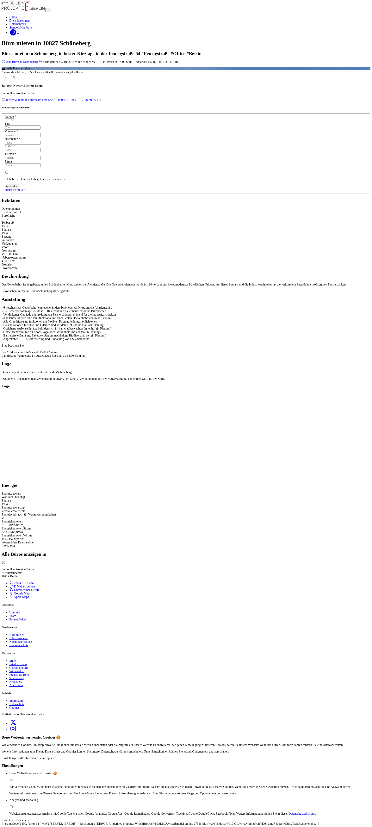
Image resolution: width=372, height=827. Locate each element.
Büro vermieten (18, 638)
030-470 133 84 (23, 583)
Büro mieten (16, 634)
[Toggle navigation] (48, 10)
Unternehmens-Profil (26, 590)
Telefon (10, 154)
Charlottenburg (18, 667)
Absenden (11, 186)
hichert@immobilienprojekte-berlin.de (29, 99)
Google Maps (22, 593)
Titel (7, 123)
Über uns (15, 612)
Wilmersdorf (16, 671)
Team (12, 616)
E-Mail (10, 146)
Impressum (16, 700)
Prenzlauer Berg (19, 674)
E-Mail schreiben (24, 586)
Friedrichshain (18, 664)
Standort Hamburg (20, 27)
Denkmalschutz (18, 645)
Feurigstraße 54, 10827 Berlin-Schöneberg (68, 61)
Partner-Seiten (18, 619)
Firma (8, 161)
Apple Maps (21, 597)
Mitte (12, 660)
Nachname (12, 138)
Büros (13, 17)
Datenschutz (16, 704)
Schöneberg (16, 678)
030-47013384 (67, 99)
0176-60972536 (91, 99)
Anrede (10, 116)
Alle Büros (16, 685)
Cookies (14, 707)
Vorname (11, 131)
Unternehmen (17, 24)
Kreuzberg (15, 681)
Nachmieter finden (20, 641)
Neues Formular (14, 189)
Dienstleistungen (19, 20)
